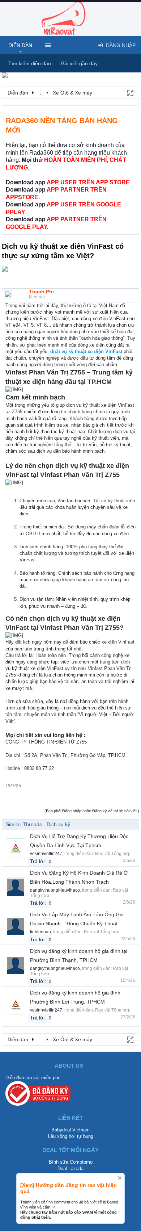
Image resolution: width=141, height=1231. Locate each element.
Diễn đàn (20, 45)
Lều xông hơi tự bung (70, 1136)
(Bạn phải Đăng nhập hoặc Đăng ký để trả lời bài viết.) (91, 811)
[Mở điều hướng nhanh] (129, 92)
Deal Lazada (70, 1168)
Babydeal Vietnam (70, 1129)
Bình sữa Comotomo (71, 1162)
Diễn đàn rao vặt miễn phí (32, 1077)
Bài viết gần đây (79, 63)
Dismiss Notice (120, 1178)
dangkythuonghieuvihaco (55, 890)
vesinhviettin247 (46, 853)
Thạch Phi (41, 291)
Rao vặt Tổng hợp (113, 853)
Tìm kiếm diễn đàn (29, 63)
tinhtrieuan (40, 931)
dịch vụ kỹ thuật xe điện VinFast (87, 351)
